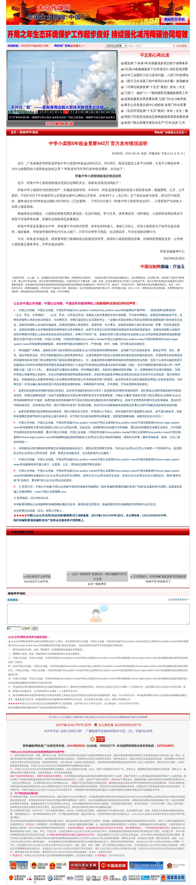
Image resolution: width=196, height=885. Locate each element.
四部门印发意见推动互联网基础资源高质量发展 (156, 116)
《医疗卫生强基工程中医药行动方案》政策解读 (156, 81)
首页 (13, 132)
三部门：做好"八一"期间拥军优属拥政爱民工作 (156, 93)
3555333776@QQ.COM (34, 45)
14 (107, 112)
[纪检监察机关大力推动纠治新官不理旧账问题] (98, 38)
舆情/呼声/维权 (29, 132)
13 (102, 112)
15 (112, 112)
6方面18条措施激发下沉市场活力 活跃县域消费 (156, 69)
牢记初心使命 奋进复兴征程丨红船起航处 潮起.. (95, 117)
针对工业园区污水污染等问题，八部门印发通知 (156, 75)
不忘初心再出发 (155, 55)
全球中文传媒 (37, 11)
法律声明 (77, 717)
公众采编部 (65, 717)
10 (86, 112)
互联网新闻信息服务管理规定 (67, 649)
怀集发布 (154, 153)
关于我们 (53, 717)
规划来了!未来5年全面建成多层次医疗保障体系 (156, 63)
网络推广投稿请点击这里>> (170, 132)
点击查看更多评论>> (178, 599)
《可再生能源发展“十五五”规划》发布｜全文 (154, 87)
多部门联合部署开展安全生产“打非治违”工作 (154, 122)
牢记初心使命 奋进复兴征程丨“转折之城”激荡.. (40, 117)
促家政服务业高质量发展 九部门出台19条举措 (155, 99)
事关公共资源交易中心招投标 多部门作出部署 (155, 104)
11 (92, 112)
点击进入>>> (78, 45)
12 (97, 112)
